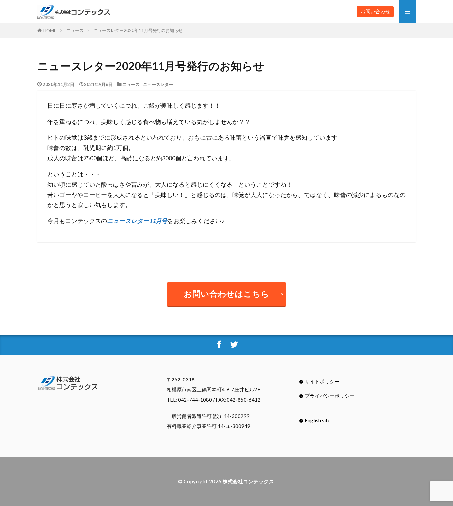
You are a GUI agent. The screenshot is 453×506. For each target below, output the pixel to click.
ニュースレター (158, 84)
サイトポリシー (322, 381)
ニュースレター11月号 (137, 220)
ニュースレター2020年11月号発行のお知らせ (138, 30)
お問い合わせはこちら (226, 293)
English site (317, 420)
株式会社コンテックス (248, 481)
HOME (49, 30)
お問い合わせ (375, 11)
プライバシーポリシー (330, 396)
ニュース (75, 30)
